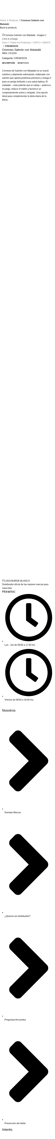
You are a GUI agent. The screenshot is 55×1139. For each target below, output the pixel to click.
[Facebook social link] (4, 706)
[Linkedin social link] (14, 706)
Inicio (4, 42)
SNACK (46, 42)
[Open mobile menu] (3, 3)
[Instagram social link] (9, 706)
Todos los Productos (20, 42)
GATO (36, 42)
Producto (13, 20)
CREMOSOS (11, 46)
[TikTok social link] (19, 706)
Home (3, 20)
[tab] (8, 63)
